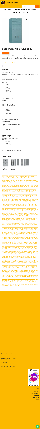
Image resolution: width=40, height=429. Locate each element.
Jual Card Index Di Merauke (30, 248)
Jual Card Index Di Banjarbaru (25, 222)
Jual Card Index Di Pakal (9, 253)
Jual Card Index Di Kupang (12, 244)
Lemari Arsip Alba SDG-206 (15, 169)
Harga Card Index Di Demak (20, 208)
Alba (5, 173)
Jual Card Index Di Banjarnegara (12, 223)
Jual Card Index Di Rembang (11, 260)
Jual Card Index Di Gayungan (20, 233)
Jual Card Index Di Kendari (12, 242)
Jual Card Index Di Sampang (27, 261)
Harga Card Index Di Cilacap (10, 208)
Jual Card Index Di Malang (25, 247)
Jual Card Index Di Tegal (6, 270)
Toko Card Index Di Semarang (11, 284)
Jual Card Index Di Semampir (11, 262)
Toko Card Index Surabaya (15, 285)
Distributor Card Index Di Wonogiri (24, 204)
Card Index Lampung (5, 185)
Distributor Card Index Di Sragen (10, 203)
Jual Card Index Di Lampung (11, 246)
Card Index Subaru (5, 190)
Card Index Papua (31, 187)
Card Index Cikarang (26, 176)
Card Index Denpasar (27, 177)
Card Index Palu (16, 187)
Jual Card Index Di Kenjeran (22, 242)
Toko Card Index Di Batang (30, 279)
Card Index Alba (12, 62)
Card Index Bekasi (5, 175)
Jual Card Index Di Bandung (30, 220)
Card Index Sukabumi (12, 190)
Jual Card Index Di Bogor (11, 227)
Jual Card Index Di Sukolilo (6, 266)
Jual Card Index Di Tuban (10, 272)
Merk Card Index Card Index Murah (17, 277)
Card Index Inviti (31, 182)
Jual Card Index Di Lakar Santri (22, 244)
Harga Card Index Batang (28, 205)
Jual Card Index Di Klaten (31, 242)
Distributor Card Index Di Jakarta (16, 196)
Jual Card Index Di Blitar (30, 225)
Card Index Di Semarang (15, 180)
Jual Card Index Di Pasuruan (30, 256)
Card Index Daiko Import (12, 177)
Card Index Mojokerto (13, 186)
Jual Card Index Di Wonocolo (15, 274)
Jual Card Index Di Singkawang (27, 263)
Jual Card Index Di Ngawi (18, 251)
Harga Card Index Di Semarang (10, 214)
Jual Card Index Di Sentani (31, 262)
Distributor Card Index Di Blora (27, 194)
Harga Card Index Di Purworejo (11, 213)
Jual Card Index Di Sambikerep (16, 261)
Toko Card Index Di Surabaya (21, 284)
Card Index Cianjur (19, 176)
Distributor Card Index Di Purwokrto (8, 200)
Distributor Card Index (30, 192)
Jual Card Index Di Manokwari (10, 248)
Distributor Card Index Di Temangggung (11, 204)
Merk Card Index (7, 277)
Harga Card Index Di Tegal (15, 215)
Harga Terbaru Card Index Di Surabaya (22, 218)
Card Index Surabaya (20, 190)
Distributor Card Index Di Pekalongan (18, 199)
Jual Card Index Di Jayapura (29, 238)
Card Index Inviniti (25, 182)
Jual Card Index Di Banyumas (23, 223)
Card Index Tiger (9, 191)
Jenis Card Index (32, 218)
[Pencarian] (37, 6)
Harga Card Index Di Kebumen (18, 209)
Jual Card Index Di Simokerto (17, 263)
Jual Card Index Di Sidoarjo (6, 263)
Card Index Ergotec (16, 181)
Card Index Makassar (27, 185)
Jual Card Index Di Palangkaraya (19, 253)
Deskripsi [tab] (5, 65)
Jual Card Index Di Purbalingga (12, 258)
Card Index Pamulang (23, 187)
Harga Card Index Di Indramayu (7, 209)
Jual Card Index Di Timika (13, 271)
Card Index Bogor (17, 175)
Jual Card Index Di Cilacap (12, 230)
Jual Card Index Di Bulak (20, 229)
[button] (27, 19)
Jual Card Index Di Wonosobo (12, 275)
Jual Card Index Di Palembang (30, 253)
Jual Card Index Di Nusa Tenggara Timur (9, 252)
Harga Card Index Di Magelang (13, 210)
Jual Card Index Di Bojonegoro (21, 227)
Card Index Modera (5, 186)
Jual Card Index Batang (14, 219)
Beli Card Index (8, 173)
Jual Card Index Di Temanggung (26, 270)
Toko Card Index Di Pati (29, 281)
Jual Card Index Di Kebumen (20, 241)
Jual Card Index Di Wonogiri (25, 274)
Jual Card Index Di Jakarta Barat (7, 237)
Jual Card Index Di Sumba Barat (29, 266)
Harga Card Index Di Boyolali (23, 206)
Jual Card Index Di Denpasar (7, 232)
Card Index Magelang (19, 185)
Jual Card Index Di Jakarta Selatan (19, 237)
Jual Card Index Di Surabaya (27, 267)
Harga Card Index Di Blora (13, 206)
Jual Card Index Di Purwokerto (23, 258)
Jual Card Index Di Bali (10, 220)
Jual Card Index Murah (9, 276)
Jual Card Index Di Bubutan (10, 229)
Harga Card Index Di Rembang (23, 213)
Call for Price (5, 52)
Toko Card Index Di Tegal (31, 284)
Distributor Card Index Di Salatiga (11, 201)
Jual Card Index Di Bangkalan (14, 222)
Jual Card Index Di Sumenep (17, 267)
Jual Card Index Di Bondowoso (32, 227)
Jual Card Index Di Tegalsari (15, 270)
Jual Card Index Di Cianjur (28, 229)
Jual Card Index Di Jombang (22, 239)
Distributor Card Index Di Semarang (24, 201)
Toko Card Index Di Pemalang (14, 282)
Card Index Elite (9, 181)
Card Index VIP (27, 191)
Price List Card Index (12, 279)
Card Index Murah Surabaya (28, 186)
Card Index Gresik (5, 182)
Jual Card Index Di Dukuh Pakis (26, 232)
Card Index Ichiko (12, 182)
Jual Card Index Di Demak (32, 230)
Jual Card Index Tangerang (27, 276)
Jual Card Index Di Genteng (30, 233)
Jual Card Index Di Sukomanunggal (18, 266)
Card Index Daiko (5, 177)
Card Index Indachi (18, 182)
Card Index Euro (28, 181)
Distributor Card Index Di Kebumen (28, 196)
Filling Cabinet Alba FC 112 (5, 169)
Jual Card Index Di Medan (20, 248)
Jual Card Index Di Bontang (6, 228)
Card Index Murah (20, 186)
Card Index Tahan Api (28, 190)
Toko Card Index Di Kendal (24, 280)
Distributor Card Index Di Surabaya (22, 203)
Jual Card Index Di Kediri (29, 241)
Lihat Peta (4, 100)
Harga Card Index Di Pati (23, 210)
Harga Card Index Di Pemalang (11, 211)
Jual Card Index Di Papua (10, 256)
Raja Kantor (6, 366)
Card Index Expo (35, 181)
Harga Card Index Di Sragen (30, 214)
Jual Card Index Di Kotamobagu (17, 243)
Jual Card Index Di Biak (12, 225)
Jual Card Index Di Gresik (15, 234)
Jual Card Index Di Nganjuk (9, 251)
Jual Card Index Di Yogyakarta (22, 275)
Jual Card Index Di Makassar (15, 247)
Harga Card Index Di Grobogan (30, 208)
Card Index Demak (20, 177)
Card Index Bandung (25, 173)
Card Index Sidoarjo (32, 189)
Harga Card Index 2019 (20, 205)
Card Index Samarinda (9, 189)
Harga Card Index (12, 205)
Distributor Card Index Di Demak (27, 195)
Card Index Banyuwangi (33, 173)
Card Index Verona (21, 191)
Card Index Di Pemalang (6, 180)
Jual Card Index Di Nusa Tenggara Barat (30, 251)
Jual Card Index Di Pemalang (13, 257)
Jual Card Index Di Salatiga (30, 260)
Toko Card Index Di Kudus (8, 281)
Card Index (7, 62)
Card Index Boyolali (24, 175)
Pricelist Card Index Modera (21, 279)
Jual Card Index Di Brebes (25, 228)
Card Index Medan (34, 185)
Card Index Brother (31, 175)
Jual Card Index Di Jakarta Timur (31, 237)
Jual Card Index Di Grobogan (25, 234)
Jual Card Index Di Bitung (21, 225)
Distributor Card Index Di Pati (7, 199)
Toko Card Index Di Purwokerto (25, 282)
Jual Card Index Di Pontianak (24, 257)
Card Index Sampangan (18, 189)
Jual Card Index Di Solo (13, 265)
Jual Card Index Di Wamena (31, 272)
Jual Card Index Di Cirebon (22, 230)
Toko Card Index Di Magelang (19, 281)
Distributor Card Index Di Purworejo (21, 200)
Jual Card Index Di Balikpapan (19, 220)
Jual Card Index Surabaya (18, 276)
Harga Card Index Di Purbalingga (23, 211)
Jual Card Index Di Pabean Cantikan (22, 252)
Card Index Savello (25, 189)
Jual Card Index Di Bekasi (29, 224)
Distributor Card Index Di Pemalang (32, 199)
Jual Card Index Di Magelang (31, 246)
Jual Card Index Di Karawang (9, 241)
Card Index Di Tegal (31, 180)
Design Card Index (23, 192)
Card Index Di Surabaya (23, 180)
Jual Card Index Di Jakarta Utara (7, 238)
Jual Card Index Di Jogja (12, 239)
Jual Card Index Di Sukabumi (32, 265)
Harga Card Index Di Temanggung (26, 215)
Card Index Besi (11, 175)
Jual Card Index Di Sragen (21, 265)
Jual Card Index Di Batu (11, 224)
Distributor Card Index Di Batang (16, 194)
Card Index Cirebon (33, 176)
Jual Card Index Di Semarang (22, 262)
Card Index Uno (15, 191)
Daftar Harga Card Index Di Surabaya (12, 192)
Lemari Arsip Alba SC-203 (24, 169)
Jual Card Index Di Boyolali (16, 228)
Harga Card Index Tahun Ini (10, 218)
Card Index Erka (22, 181)
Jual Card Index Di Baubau (19, 224)
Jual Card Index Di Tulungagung (20, 272)
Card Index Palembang (9, 187)
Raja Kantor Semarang (13, 2)
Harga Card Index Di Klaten (28, 209)
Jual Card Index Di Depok (16, 232)
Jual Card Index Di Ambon (23, 219)
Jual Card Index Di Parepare (19, 256)
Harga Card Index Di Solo (20, 214)
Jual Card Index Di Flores (10, 233)
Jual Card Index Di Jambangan (19, 238)
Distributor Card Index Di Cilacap (15, 195)
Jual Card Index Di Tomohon (23, 271)
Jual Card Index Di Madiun (20, 246)
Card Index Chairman (11, 176)
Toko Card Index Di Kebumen (15, 280)
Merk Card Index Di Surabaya (28, 277)
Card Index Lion (12, 185)
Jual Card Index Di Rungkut (20, 260)
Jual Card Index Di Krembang (28, 243)
